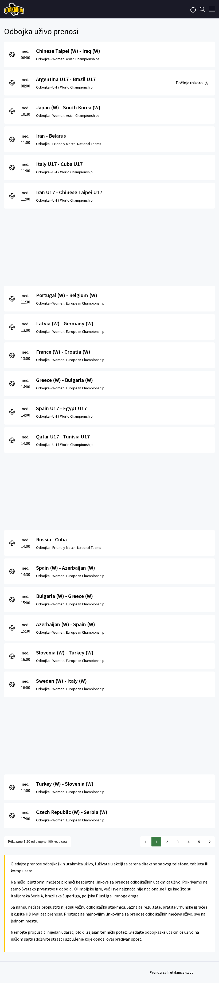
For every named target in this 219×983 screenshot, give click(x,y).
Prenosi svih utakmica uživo (172, 972)
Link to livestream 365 (14, 9)
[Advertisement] (109, 246)
